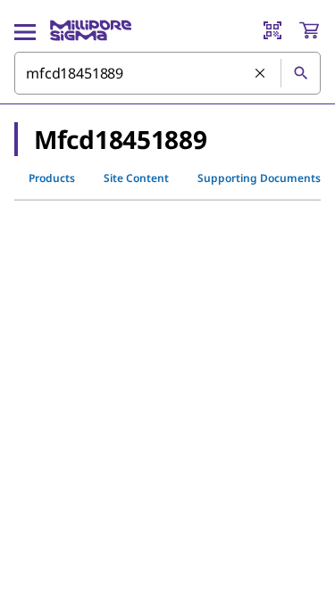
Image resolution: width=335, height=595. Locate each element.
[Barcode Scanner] (272, 30)
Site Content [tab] (136, 178)
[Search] (300, 73)
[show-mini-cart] (309, 30)
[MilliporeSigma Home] (90, 30)
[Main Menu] (25, 30)
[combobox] (167, 73)
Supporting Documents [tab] (259, 178)
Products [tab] (52, 178)
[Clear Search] (260, 74)
